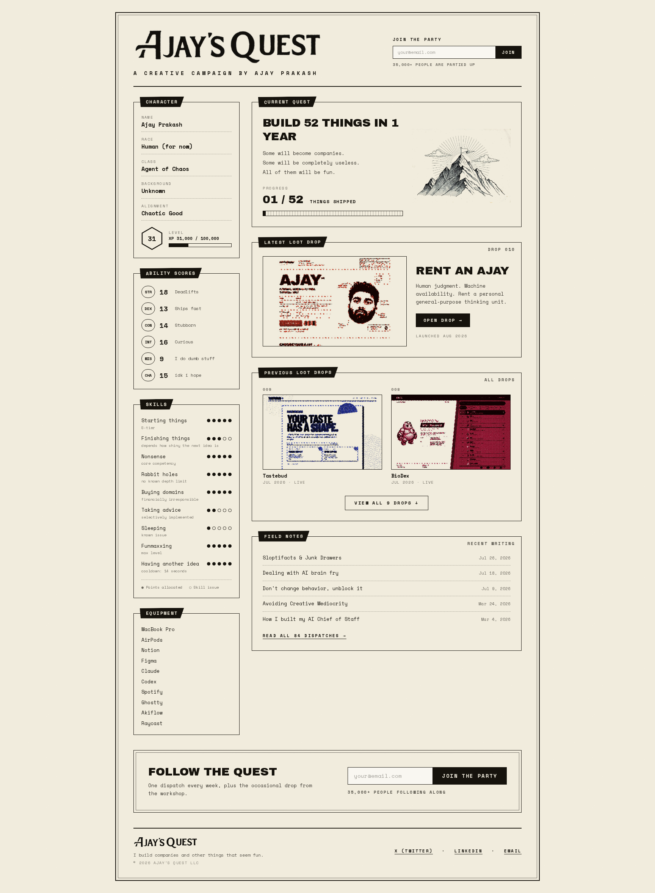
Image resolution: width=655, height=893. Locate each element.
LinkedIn (468, 851)
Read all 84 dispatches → (304, 636)
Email (513, 851)
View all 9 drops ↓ (386, 503)
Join (508, 52)
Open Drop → (442, 320)
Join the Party (469, 776)
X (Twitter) (414, 851)
